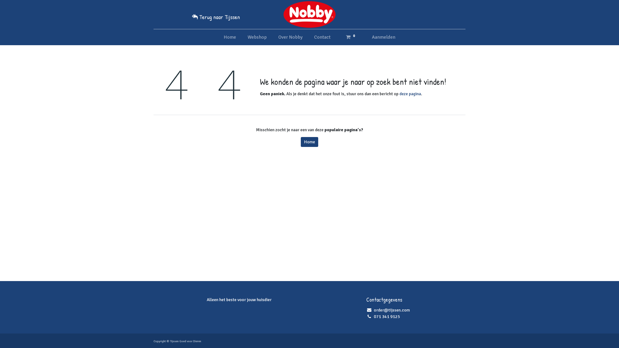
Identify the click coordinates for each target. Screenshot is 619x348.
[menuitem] (230, 37)
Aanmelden (383, 37)
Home (309, 142)
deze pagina (410, 93)
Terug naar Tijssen (219, 17)
